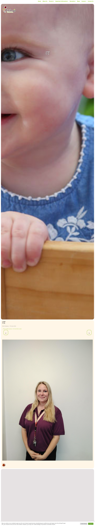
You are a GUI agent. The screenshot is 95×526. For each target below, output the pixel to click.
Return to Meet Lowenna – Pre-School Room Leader (12, 328)
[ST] (47, 400)
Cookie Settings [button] (84, 523)
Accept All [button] (91, 523)
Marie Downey (5, 326)
